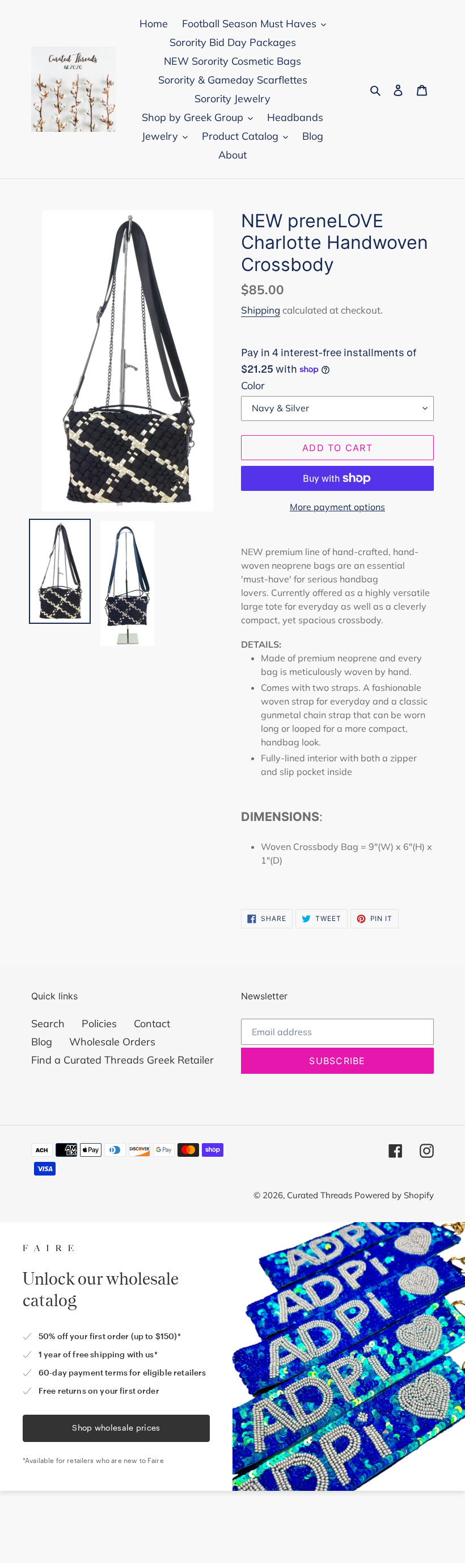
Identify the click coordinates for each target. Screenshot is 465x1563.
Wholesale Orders (112, 1041)
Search (48, 1023)
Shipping (260, 310)
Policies (99, 1023)
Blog (41, 1041)
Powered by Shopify (394, 1195)
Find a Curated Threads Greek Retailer (122, 1059)
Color (253, 385)
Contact (152, 1023)
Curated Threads (320, 1195)
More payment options (337, 506)
